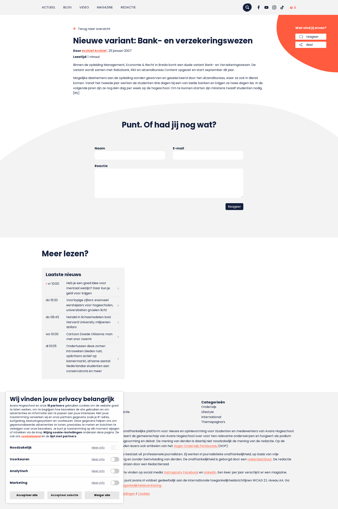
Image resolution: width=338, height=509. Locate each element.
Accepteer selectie (64, 495)
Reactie (101, 166)
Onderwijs (208, 407)
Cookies (144, 493)
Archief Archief (94, 50)
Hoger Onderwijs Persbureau (196, 446)
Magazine (105, 7)
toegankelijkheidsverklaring (140, 485)
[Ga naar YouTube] (266, 7)
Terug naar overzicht (94, 29)
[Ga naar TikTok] (282, 7)
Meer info (98, 448)
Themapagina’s (213, 422)
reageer (312, 36)
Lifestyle (207, 412)
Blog (67, 7)
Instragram (173, 472)
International (211, 417)
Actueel (48, 7)
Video (84, 7)
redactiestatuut (259, 459)
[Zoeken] (247, 7)
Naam (100, 148)
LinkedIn (210, 472)
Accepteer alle (27, 495)
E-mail (178, 148)
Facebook (190, 472)
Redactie (128, 7)
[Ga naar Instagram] (274, 7)
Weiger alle (102, 495)
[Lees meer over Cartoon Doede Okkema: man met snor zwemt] (83, 336)
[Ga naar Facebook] (258, 7)
